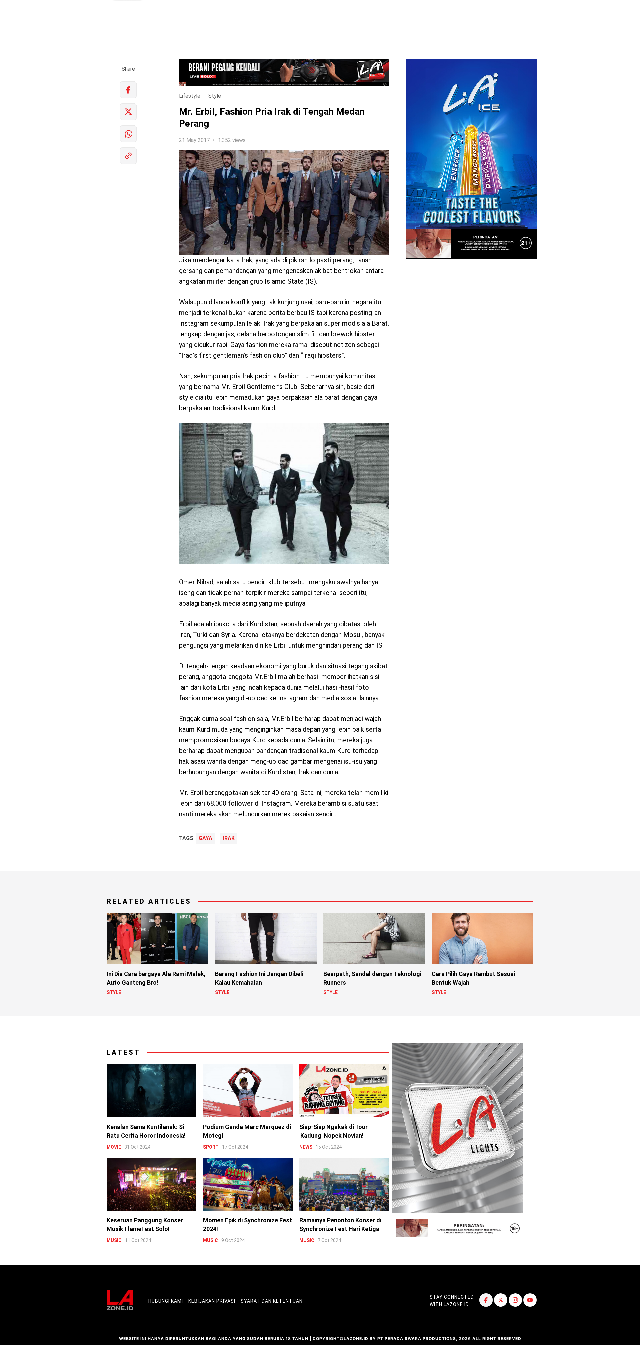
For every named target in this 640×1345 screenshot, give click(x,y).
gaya (205, 838)
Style (214, 96)
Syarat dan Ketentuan (272, 1301)
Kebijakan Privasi (211, 1301)
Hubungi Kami (165, 1301)
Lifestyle (189, 96)
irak (229, 838)
